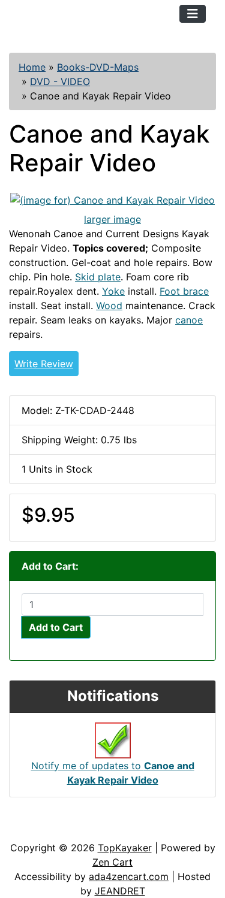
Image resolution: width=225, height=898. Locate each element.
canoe (189, 320)
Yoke (113, 291)
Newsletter (172, 828)
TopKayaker (125, 848)
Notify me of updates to (112, 773)
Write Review (43, 364)
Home (32, 67)
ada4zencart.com (129, 876)
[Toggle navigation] (192, 14)
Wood (109, 306)
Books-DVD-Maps (98, 67)
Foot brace (184, 291)
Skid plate (98, 277)
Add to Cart (56, 627)
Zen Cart (112, 862)
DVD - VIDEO (60, 81)
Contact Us (100, 828)
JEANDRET (120, 891)
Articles (37, 828)
